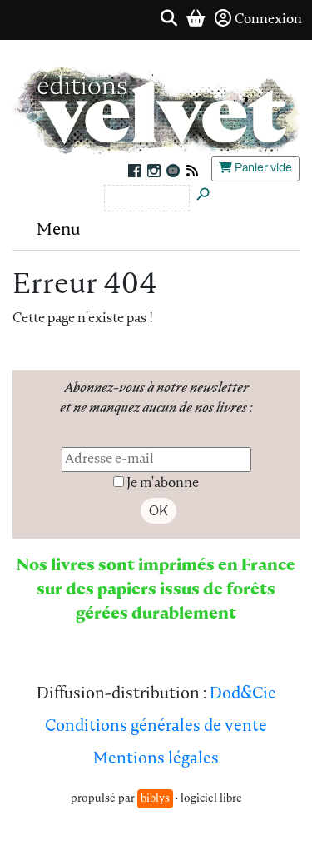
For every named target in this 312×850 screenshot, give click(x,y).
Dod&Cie (243, 695)
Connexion (268, 20)
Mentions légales (156, 760)
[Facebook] (134, 170)
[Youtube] (172, 170)
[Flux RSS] (190, 170)
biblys (155, 798)
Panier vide (262, 168)
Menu (59, 230)
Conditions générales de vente (156, 727)
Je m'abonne (162, 483)
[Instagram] (153, 170)
